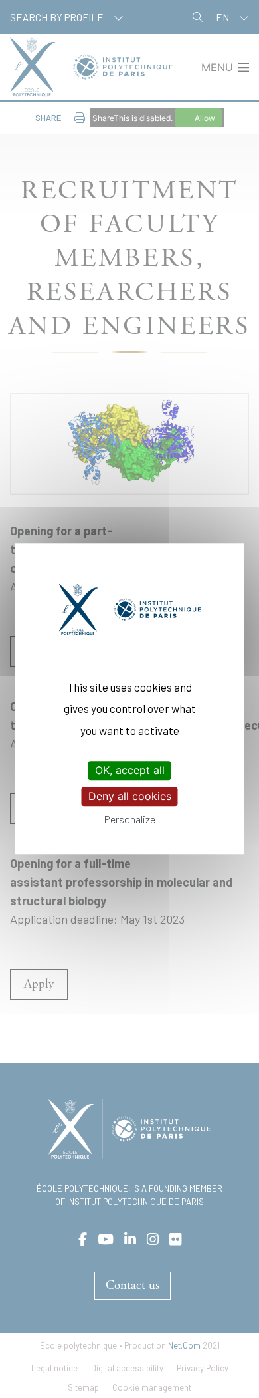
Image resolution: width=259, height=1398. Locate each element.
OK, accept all (130, 770)
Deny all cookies (129, 796)
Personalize (129, 819)
